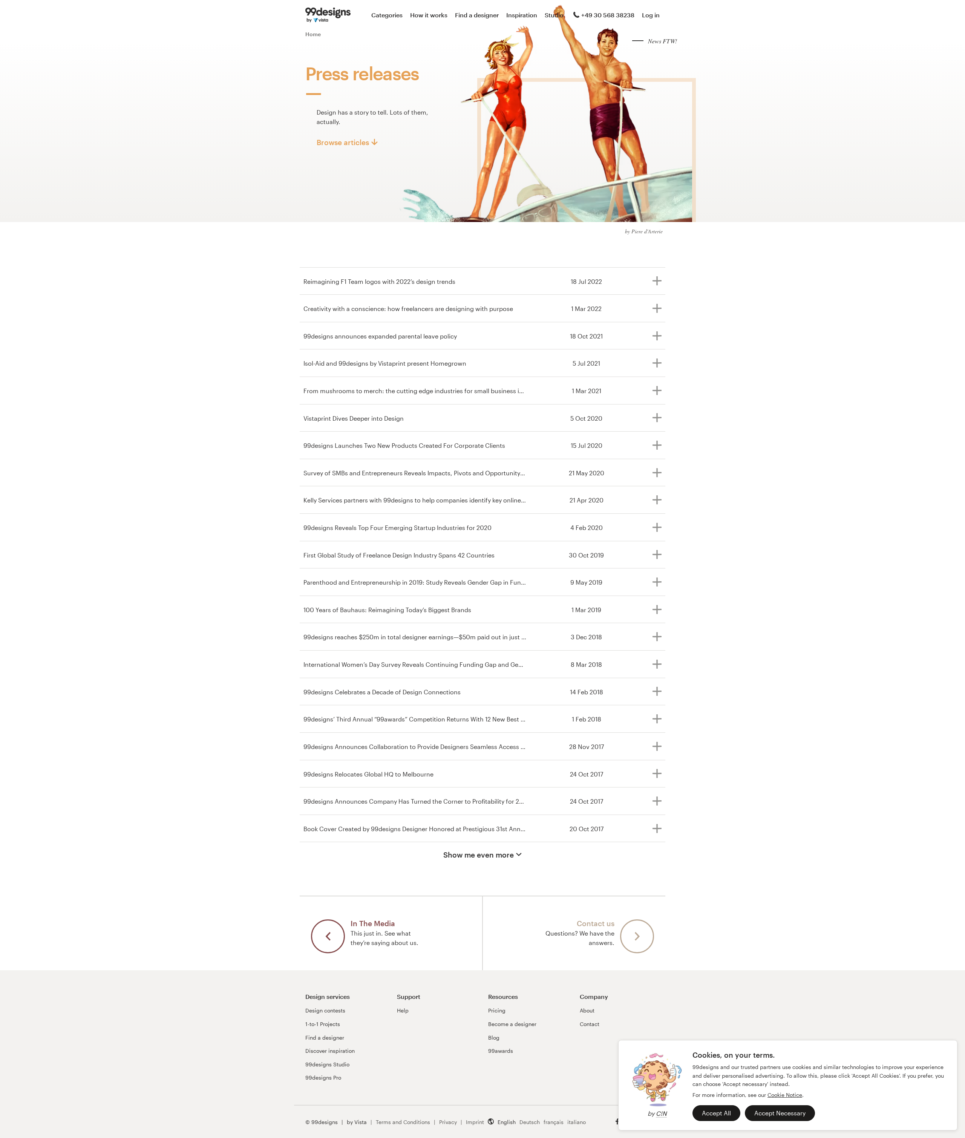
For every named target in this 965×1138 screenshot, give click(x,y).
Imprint (475, 1122)
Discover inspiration (330, 1051)
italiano (576, 1122)
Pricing (496, 1010)
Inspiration (521, 14)
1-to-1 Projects (322, 1024)
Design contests (325, 1010)
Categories (387, 14)
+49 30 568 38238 (607, 14)
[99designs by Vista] (328, 15)
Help (403, 1010)
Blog (493, 1037)
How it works (428, 14)
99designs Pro (323, 1077)
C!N (661, 1113)
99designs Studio (327, 1064)
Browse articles (343, 142)
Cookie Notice (784, 1095)
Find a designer (477, 14)
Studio (554, 14)
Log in (651, 14)
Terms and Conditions (403, 1122)
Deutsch (529, 1122)
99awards (500, 1051)
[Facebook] (617, 1121)
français (554, 1122)
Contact (589, 1024)
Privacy (448, 1122)
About (587, 1010)
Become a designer (512, 1024)
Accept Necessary (780, 1113)
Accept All (716, 1113)
